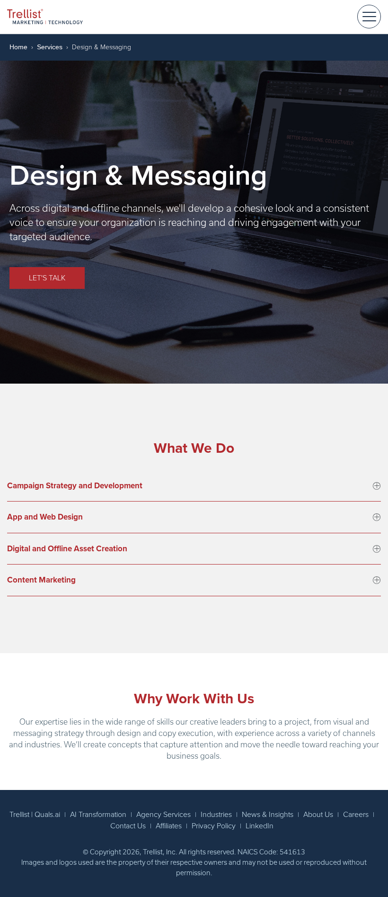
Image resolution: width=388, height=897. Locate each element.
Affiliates (169, 826)
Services (49, 47)
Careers (356, 814)
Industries (216, 814)
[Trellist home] (45, 16)
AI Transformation (98, 814)
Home (18, 47)
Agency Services (163, 814)
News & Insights (267, 814)
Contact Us (128, 826)
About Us (318, 814)
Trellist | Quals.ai (34, 814)
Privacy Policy (214, 826)
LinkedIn (259, 826)
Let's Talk (47, 278)
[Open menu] (369, 16)
